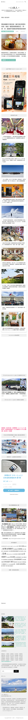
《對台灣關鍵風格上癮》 (6, 524)
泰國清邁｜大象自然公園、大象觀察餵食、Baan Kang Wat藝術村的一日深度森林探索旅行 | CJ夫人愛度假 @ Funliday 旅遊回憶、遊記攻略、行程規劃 (13, 429)
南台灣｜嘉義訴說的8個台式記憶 (7, 31)
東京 (12, 562)
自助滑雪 (22, 564)
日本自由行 (7, 562)
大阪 (23, 549)
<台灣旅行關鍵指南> (10, 527)
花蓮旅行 (4, 565)
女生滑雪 (11, 551)
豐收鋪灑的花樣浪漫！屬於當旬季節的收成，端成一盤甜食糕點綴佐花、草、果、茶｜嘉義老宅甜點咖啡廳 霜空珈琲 (13, 26)
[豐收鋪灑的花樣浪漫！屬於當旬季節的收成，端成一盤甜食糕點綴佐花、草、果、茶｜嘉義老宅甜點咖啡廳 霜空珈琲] (14, 42)
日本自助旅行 (18, 559)
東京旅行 (16, 562)
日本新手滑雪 (20, 554)
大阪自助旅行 (6, 551)
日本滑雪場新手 (18, 557)
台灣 (4, 548)
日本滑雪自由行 (11, 559)
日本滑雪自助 (4, 559)
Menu (4, 1)
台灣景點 (19, 549)
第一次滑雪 (16, 564)
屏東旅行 (17, 551)
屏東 (14, 551)
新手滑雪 (21, 551)
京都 (20, 546)
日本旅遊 (8, 557)
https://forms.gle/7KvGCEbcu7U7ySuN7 (17, 538)
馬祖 (8, 565)
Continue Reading (10, 60)
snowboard (4, 546)
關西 (6, 565)
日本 (4, 553)
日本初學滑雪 (15, 554)
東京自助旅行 (20, 562)
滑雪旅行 (4, 564)
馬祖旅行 (11, 565)
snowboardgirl (10, 546)
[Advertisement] (14, 586)
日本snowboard (9, 554)
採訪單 (23, 534)
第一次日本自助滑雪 (10, 564)
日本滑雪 (12, 557)
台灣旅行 (9, 549)
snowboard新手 (15, 546)
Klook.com (3, 603)
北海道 (22, 546)
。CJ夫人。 (14, 8)
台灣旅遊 (15, 549)
